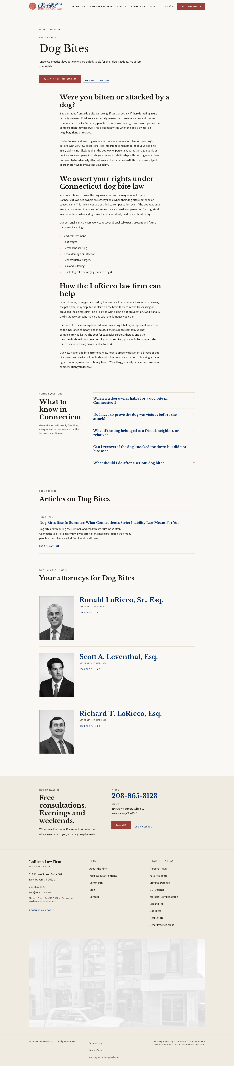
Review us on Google (41, 910)
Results (121, 6)
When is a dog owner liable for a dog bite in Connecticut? (144, 400)
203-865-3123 (134, 796)
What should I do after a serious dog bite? (144, 463)
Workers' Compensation (164, 897)
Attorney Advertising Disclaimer (104, 1057)
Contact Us (138, 6)
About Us (77, 6)
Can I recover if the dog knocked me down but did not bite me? (144, 449)
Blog (153, 6)
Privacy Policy (95, 1043)
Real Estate (156, 918)
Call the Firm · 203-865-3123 (60, 79)
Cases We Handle (100, 6)
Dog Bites (155, 911)
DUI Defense (157, 890)
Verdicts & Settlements (103, 876)
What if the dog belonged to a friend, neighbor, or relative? (144, 433)
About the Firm (98, 869)
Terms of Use (95, 1050)
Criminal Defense (160, 883)
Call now (121, 825)
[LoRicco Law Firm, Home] (45, 6)
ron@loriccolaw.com (41, 892)
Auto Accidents (158, 876)
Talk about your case (96, 80)
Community (96, 883)
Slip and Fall (156, 904)
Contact (94, 897)
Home (42, 29)
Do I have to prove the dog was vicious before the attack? (144, 417)
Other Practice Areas (162, 925)
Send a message (143, 826)
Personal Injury (158, 869)
